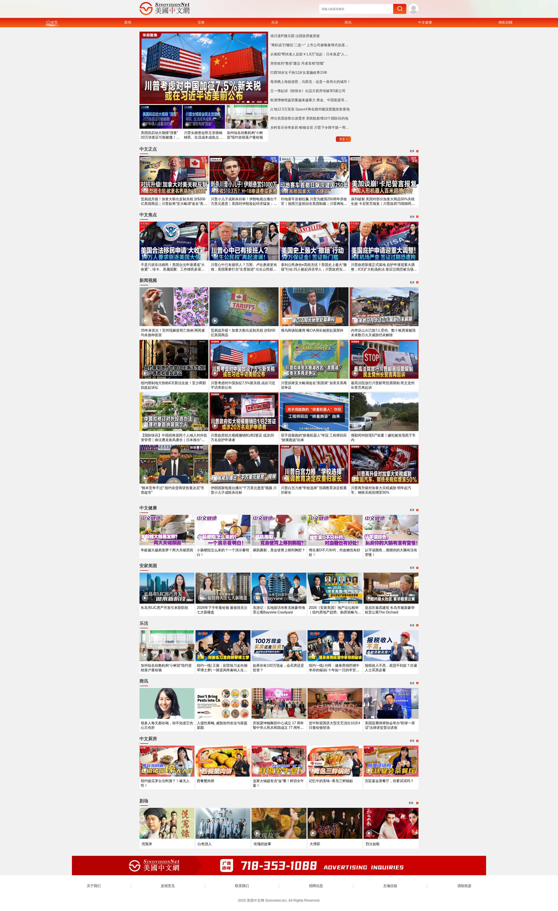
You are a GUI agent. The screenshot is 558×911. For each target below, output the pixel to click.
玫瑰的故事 (262, 844)
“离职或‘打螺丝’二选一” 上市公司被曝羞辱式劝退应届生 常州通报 (310, 45)
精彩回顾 (505, 22)
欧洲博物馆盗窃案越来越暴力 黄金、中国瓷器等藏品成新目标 (310, 100)
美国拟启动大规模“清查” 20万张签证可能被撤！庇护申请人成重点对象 (160, 137)
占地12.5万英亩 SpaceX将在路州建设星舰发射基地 (310, 109)
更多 (343, 139)
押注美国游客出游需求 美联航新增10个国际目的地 (309, 118)
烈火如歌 (373, 844)
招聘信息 (316, 886)
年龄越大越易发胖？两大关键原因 (167, 550)
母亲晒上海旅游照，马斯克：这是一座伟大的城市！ (310, 82)
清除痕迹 (464, 886)
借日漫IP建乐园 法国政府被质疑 (295, 36)
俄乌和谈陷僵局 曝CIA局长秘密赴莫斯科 (312, 330)
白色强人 (205, 844)
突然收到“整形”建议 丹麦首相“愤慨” (297, 63)
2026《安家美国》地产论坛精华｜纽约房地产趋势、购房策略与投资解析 (335, 612)
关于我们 (94, 886)
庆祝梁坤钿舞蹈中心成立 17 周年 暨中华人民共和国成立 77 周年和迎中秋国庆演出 (278, 727)
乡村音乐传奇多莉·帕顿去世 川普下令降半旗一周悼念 (310, 127)
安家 (201, 22)
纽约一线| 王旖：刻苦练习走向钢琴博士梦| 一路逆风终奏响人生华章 (222, 670)
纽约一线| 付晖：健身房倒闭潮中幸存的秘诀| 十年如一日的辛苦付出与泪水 (334, 670)
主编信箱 (390, 886)
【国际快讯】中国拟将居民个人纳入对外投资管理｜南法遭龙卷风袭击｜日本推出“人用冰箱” (174, 439)
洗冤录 (147, 844)
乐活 (274, 22)
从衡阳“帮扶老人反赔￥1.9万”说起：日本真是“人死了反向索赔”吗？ (310, 54)
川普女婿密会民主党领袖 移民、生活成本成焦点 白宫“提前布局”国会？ (203, 137)
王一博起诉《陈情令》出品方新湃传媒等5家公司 (307, 91)
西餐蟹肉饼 (205, 781)
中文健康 (425, 22)
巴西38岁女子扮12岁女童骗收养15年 (298, 72)
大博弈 (315, 844)
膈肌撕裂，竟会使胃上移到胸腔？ (279, 550)
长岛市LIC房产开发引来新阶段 (164, 608)
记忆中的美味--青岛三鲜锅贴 (331, 781)
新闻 (127, 22)
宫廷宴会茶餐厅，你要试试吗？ (389, 781)
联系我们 (242, 886)
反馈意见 (168, 886)
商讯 (348, 22)
